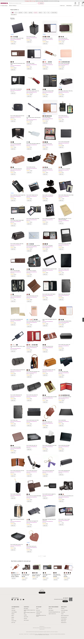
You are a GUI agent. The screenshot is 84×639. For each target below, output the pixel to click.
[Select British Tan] (45, 344)
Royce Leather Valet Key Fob (47, 421)
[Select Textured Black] (63, 62)
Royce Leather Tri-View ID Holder (64, 519)
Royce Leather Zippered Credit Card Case (17, 115)
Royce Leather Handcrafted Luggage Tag (33, 143)
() (31, 94)
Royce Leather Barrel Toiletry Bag (16, 168)
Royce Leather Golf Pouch (63, 115)
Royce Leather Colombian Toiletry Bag (16, 243)
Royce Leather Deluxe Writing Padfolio (65, 321)
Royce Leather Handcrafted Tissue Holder (49, 445)
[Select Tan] (11, 36)
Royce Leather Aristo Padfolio (47, 38)
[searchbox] (23, 3)
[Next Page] (43, 556)
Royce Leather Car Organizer (31, 270)
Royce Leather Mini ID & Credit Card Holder (50, 268)
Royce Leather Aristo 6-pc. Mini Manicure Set (26, 575)
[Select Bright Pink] (61, 62)
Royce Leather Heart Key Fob (31, 546)
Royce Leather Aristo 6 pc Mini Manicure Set (66, 495)
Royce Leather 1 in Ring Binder (48, 245)
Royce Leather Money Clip (63, 38)
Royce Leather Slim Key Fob (47, 63)
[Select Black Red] (35, 319)
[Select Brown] (11, 218)
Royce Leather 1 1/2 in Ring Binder (16, 89)
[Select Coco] (61, 36)
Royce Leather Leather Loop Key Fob (33, 90)
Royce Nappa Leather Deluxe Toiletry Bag (65, 90)
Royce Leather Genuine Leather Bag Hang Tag (33, 118)
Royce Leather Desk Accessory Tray (16, 544)
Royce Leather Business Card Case (32, 295)
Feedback (83, 319)
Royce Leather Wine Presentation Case (33, 371)
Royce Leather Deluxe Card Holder (32, 346)
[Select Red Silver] (31, 319)
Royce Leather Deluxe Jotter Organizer (49, 294)
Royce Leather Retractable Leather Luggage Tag (17, 347)
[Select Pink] (31, 344)
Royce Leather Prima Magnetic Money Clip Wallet (50, 320)
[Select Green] (51, 116)
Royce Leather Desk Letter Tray (32, 445)
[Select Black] (15, 36)
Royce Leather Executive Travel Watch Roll (17, 369)
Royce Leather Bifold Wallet (15, 270)
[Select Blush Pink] (33, 319)
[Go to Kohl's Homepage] (4, 3)
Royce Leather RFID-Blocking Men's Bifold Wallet (17, 64)
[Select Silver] (47, 62)
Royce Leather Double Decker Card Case (17, 470)
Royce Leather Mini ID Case (47, 143)
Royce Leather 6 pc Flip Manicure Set (49, 218)
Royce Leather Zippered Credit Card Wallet (33, 321)
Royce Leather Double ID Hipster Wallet (17, 220)
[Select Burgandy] (59, 36)
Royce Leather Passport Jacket (64, 268)
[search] (9, 3)
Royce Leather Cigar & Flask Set (32, 470)
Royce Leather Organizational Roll (64, 470)
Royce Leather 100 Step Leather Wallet (16, 38)
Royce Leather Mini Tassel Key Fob (48, 470)
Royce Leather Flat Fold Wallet (15, 447)
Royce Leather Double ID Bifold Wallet (33, 218)
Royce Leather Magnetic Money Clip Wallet (50, 396)
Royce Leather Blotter (62, 420)
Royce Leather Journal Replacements (16, 319)
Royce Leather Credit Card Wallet (64, 63)
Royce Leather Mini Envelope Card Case (33, 245)
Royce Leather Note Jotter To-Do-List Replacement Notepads (65, 219)
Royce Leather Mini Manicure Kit (15, 295)
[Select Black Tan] (63, 395)
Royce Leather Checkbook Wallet (48, 90)
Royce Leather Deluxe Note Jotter (64, 294)
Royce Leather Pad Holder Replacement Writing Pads (49, 520)
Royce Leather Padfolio (30, 63)
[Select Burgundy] (47, 36)
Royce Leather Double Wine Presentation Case (17, 520)
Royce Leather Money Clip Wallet (64, 445)
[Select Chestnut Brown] (45, 36)
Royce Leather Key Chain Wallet (15, 143)
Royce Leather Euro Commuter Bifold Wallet (34, 495)
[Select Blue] (45, 116)
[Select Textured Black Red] (65, 62)
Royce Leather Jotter (13, 420)
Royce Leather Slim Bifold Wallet (64, 141)
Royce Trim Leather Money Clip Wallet (65, 396)
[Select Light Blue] (27, 319)
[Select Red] (45, 62)
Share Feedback (42, 592)
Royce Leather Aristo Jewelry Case (64, 344)
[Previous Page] (39, 556)
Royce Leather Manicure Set (47, 168)
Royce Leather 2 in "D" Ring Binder (64, 168)
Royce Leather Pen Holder (31, 36)
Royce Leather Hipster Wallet (63, 371)
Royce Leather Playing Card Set (48, 346)
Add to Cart (13, 43)
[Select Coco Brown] (13, 36)
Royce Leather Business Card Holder (65, 243)
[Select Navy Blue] (17, 36)
